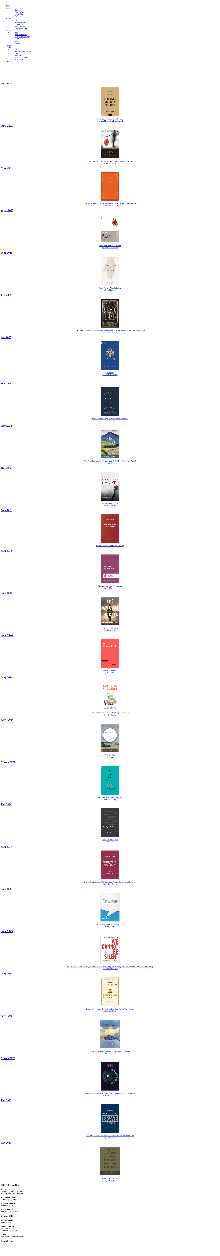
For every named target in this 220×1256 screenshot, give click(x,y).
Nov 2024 (6, 425)
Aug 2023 (6, 846)
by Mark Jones (110, 842)
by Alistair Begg (110, 1138)
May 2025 (6, 168)
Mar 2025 (6, 252)
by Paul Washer (110, 505)
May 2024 (6, 677)
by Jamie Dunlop (110, 799)
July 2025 (6, 83)
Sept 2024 (6, 510)
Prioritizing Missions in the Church (110, 119)
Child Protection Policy (9, 1253)
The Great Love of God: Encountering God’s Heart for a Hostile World (110, 461)
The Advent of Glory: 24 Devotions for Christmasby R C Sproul (110, 420)
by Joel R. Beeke (110, 163)
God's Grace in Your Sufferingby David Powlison (110, 289)
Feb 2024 (6, 804)
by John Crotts (110, 926)
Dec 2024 (6, 383)
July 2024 (6, 592)
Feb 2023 (6, 1100)
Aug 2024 (6, 550)
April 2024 (7, 719)
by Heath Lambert (110, 463)
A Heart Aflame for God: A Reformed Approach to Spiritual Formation (110, 203)
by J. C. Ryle (110, 1053)
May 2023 (6, 973)
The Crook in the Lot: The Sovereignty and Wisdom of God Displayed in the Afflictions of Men (110, 330)
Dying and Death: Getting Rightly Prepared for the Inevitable (110, 161)
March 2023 (8, 1058)
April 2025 (7, 210)
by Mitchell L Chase (110, 1095)
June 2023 (7, 931)
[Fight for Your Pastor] (110, 1175)
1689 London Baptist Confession (13, 1249)
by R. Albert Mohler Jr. (110, 969)
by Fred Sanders (110, 588)
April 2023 (7, 1015)
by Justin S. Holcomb (110, 248)
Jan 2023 (6, 1142)
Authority (110, 373)
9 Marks (4, 1245)
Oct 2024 (6, 468)
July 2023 (6, 888)
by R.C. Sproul (110, 673)
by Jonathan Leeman (110, 375)
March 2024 (8, 762)
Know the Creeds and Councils (110, 246)
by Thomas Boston (110, 332)
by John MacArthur (110, 630)
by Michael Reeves (110, 884)
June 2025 (7, 125)
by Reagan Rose (110, 1011)
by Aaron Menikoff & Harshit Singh (110, 121)
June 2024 (7, 635)
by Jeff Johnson (110, 715)
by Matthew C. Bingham (110, 205)
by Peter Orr (110, 1181)
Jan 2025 (6, 337)
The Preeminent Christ (110, 503)
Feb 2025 (6, 294)
